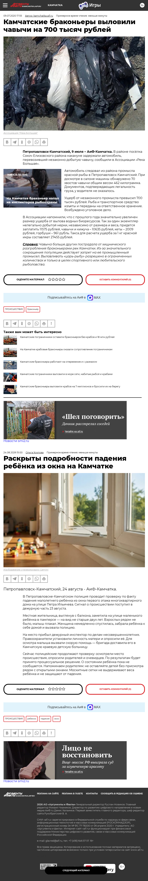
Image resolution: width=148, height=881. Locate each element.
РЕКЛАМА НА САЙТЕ (48, 793)
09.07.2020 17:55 (12, 15)
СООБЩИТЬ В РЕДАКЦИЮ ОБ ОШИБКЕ (122, 793)
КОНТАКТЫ (92, 793)
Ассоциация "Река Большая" (20, 132)
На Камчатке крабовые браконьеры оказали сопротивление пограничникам (66, 349)
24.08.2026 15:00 (13, 452)
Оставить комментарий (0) (115, 279)
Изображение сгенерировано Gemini (25, 569)
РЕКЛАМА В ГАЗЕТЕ (72, 793)
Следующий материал (76, 870)
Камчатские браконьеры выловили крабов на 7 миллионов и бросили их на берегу (70, 386)
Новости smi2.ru (16, 441)
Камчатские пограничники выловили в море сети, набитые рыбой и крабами (66, 374)
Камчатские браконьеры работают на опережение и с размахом (58, 361)
